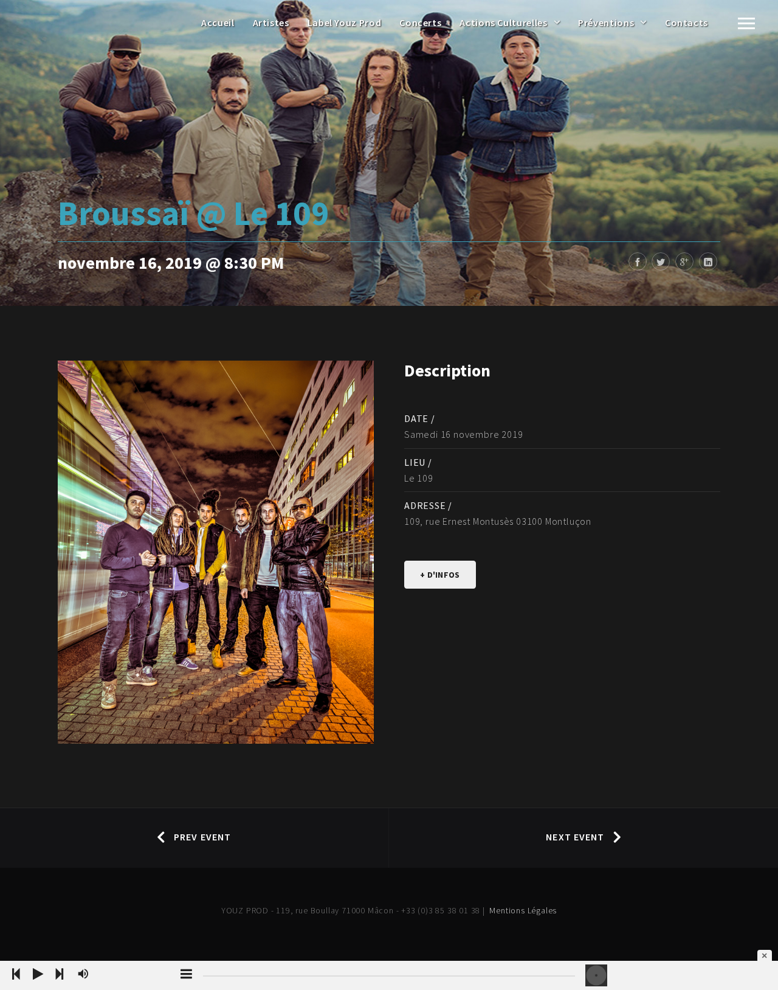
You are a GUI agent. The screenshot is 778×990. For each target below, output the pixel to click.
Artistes (271, 22)
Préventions (606, 22)
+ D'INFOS (440, 574)
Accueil (217, 22)
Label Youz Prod (345, 22)
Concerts (420, 22)
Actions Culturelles (503, 22)
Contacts (686, 22)
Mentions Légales (523, 910)
